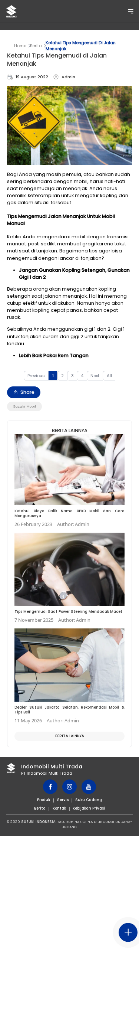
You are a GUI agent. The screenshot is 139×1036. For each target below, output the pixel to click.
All (109, 376)
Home (20, 46)
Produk (43, 799)
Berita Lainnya (69, 735)
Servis (63, 799)
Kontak (59, 808)
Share (27, 392)
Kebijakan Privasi (89, 808)
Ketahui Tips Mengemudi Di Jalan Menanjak (81, 46)
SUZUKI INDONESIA (38, 821)
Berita (36, 46)
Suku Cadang (88, 799)
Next (94, 376)
